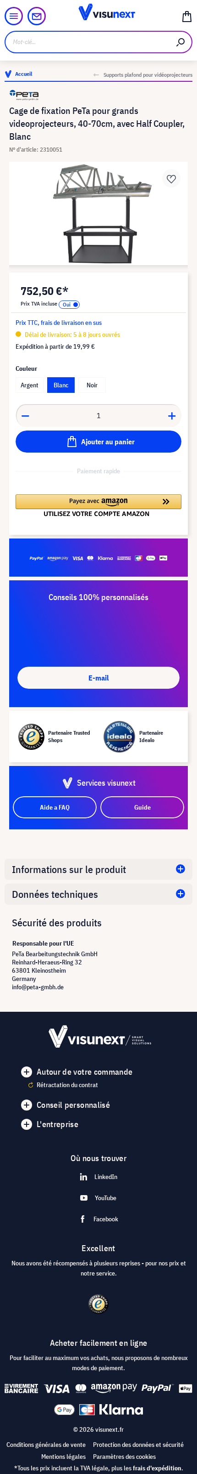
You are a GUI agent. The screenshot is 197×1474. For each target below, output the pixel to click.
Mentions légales (63, 1456)
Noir (92, 385)
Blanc (61, 385)
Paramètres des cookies (124, 1456)
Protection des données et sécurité (138, 1444)
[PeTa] (98, 95)
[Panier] (186, 16)
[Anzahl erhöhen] (172, 415)
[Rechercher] (181, 42)
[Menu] (14, 16)
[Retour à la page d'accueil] (98, 16)
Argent (29, 385)
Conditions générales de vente (46, 1444)
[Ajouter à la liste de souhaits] (171, 178)
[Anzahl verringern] (25, 415)
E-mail (98, 677)
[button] (98, 505)
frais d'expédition (157, 1468)
